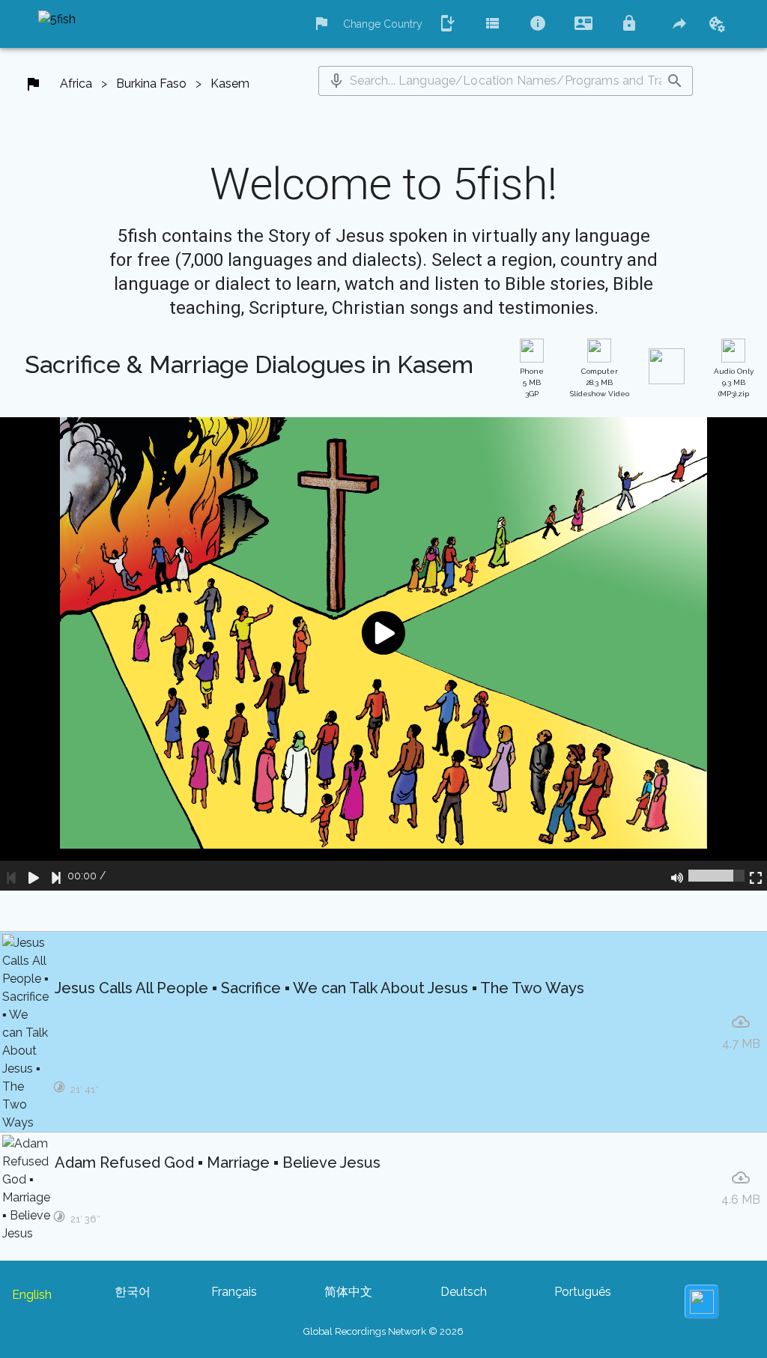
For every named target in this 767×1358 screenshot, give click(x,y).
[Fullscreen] (756, 876)
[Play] (33, 876)
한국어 (133, 1292)
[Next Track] (56, 876)
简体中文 (348, 1292)
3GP (532, 382)
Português (582, 1292)
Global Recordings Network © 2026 (383, 1331)
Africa (76, 83)
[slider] (716, 876)
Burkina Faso (151, 83)
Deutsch (463, 1292)
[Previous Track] (11, 876)
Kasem (229, 83)
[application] (383, 654)
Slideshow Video (599, 382)
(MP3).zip (734, 382)
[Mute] (677, 876)
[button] (336, 81)
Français (234, 1292)
